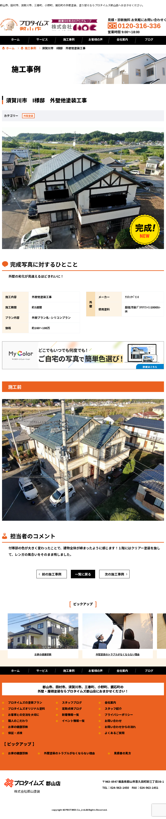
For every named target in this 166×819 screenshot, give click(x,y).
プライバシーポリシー (119, 715)
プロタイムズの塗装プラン (25, 702)
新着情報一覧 (70, 715)
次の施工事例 (114, 574)
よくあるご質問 (115, 733)
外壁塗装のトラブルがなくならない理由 (69, 753)
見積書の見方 (122, 753)
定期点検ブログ (72, 708)
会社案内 (122, 39)
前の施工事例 (51, 574)
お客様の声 (95, 39)
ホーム (15, 39)
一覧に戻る (83, 574)
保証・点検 (15, 733)
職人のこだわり (18, 721)
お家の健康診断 (18, 727)
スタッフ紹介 (113, 708)
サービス (42, 39)
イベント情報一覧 (73, 721)
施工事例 (30, 48)
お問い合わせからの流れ (120, 727)
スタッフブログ (72, 702)
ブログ (149, 39)
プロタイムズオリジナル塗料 (26, 708)
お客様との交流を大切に (23, 715)
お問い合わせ (113, 721)
